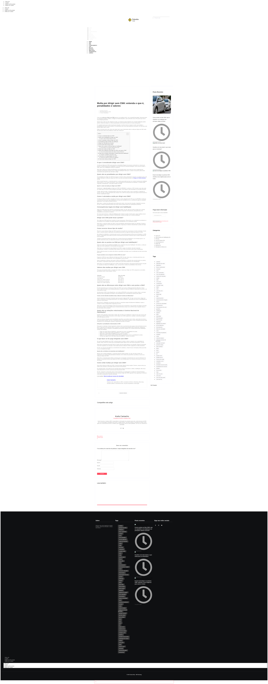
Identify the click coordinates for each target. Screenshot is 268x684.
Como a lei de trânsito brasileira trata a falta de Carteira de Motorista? (112, 151)
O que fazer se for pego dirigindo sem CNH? (108, 156)
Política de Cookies (9, 5)
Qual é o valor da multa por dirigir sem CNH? (108, 138)
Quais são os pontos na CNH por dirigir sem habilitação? (110, 146)
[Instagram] (158, 525)
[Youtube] (161, 525)
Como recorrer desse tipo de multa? (106, 144)
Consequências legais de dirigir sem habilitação (108, 141)
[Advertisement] (134, 68)
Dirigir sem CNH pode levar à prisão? (106, 143)
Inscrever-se (155, 218)
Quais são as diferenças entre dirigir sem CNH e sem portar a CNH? (112, 150)
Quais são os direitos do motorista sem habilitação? (109, 157)
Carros (91, 52)
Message (99, 460)
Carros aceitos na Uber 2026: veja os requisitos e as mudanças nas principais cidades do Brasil (161, 119)
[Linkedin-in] (123, 428)
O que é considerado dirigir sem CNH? (106, 135)
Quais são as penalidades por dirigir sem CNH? (108, 137)
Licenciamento (93, 45)
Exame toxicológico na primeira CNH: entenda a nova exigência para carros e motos (162, 176)
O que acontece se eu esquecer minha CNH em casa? (110, 147)
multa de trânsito (123, 393)
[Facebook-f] (121, 428)
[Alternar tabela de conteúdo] (126, 134)
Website (99, 468)
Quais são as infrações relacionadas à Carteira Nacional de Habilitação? (113, 153)
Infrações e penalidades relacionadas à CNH (108, 154)
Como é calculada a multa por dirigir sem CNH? (108, 140)
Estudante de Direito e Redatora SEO (122, 418)
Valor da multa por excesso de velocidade (114, 376)
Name (98, 462)
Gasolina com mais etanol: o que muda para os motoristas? (118, 496)
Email (98, 465)
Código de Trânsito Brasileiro (139, 178)
